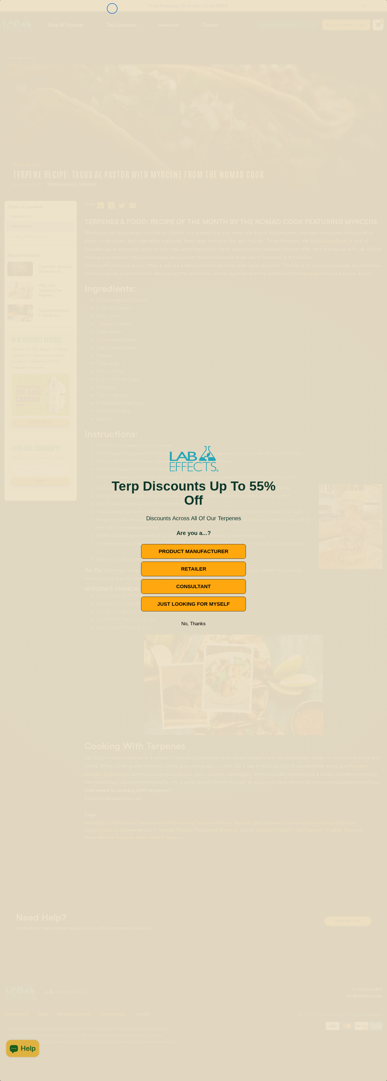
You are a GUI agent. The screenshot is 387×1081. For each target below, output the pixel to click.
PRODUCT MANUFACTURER (193, 551)
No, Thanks (193, 623)
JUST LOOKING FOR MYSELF (193, 604)
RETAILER (193, 569)
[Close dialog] (112, 8)
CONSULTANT (193, 586)
